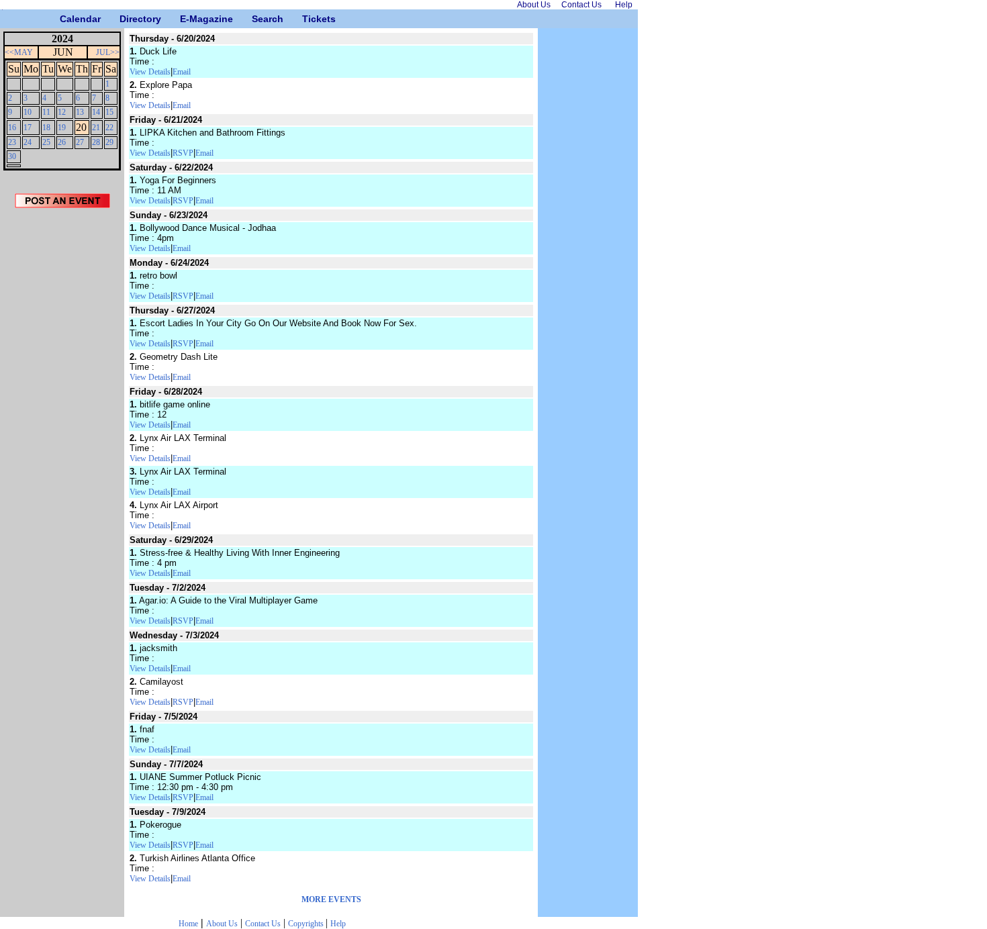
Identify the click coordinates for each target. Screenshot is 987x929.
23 (12, 142)
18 (46, 127)
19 (62, 127)
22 (109, 127)
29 (109, 142)
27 (80, 142)
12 (62, 112)
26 (62, 142)
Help (338, 923)
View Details (150, 72)
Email (182, 72)
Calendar (65, 18)
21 (96, 127)
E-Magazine (185, 18)
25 (46, 142)
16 (12, 127)
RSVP (183, 153)
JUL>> (108, 52)
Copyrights (307, 923)
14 (96, 112)
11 (46, 112)
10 (27, 112)
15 (109, 112)
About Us (222, 923)
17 (27, 127)
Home (188, 923)
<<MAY (19, 52)
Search (257, 18)
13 (80, 112)
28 (96, 142)
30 (12, 156)
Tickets (307, 18)
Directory (125, 18)
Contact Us (263, 923)
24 (27, 142)
